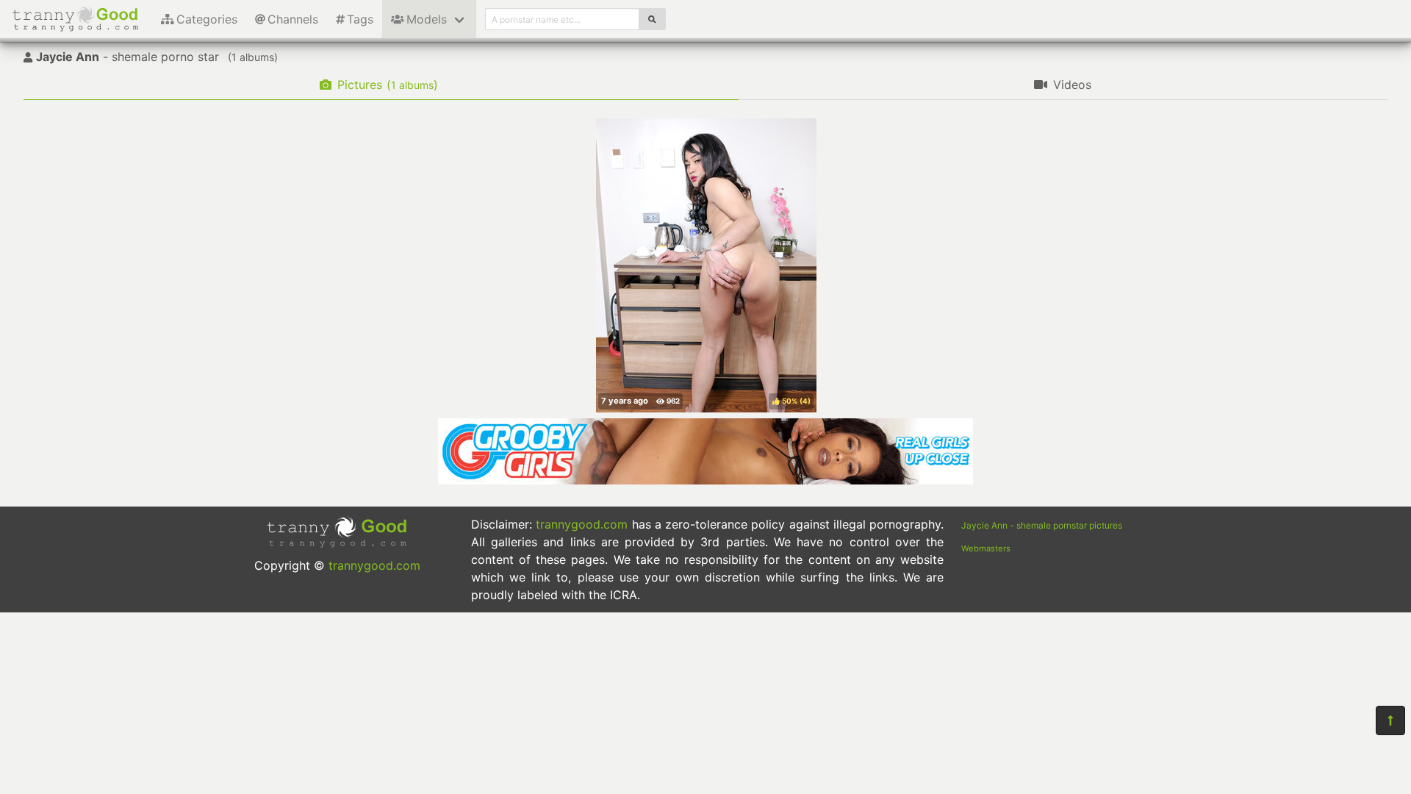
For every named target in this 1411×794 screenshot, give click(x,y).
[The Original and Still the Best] (705, 480)
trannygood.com (374, 565)
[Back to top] (1390, 720)
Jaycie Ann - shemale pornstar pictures (1041, 525)
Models (426, 19)
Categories (206, 19)
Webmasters (985, 548)
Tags (360, 19)
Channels (293, 19)
